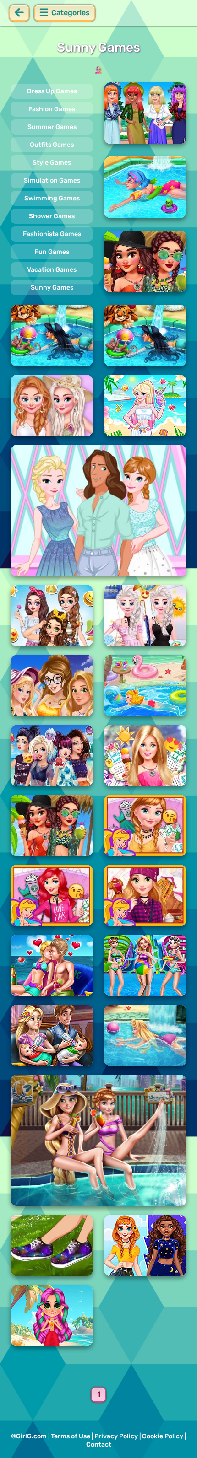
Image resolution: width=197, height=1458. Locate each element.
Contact (98, 1444)
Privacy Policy (116, 1436)
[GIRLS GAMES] (98, 70)
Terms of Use (70, 1436)
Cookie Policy (162, 1436)
